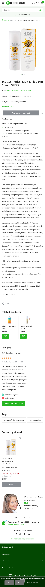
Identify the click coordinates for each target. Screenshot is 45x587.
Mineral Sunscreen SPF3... (9, 327)
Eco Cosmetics (13, 90)
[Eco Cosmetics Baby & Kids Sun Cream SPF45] (11, 447)
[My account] (33, 3)
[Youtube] (29, 534)
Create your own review (13, 403)
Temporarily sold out (21, 113)
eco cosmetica (35, 420)
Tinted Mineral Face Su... (26, 327)
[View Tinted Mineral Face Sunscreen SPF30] (27, 320)
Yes (9, 583)
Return (6, 20)
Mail (26, 503)
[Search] (40, 10)
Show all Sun (26, 90)
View (11, 485)
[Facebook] (16, 534)
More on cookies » (33, 583)
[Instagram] (20, 534)
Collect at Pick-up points (17, 130)
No (19, 583)
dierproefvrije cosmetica (14, 420)
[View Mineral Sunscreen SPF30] (9, 320)
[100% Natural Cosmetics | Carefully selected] (17, 3)
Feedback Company (16, 524)
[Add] (5, 336)
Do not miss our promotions (22, 539)
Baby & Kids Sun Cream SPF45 (8, 462)
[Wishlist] (37, 3)
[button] (21, 74)
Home (12, 20)
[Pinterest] (25, 534)
